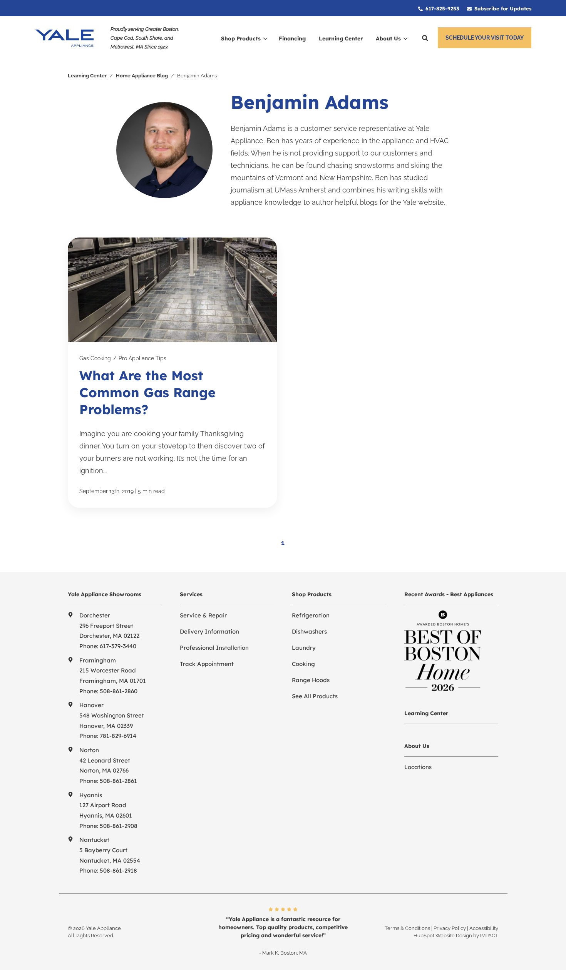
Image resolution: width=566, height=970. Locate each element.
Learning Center (87, 76)
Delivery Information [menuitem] (209, 631)
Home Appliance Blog (142, 76)
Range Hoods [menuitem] (311, 680)
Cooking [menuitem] (303, 663)
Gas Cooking (95, 358)
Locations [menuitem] (418, 767)
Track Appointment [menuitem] (207, 663)
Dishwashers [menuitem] (309, 631)
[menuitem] (438, 8)
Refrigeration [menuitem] (311, 615)
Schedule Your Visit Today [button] (484, 38)
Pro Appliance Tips (142, 358)
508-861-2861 (118, 780)
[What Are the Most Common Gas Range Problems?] (172, 372)
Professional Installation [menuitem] (214, 647)
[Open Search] (425, 38)
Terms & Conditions (407, 928)
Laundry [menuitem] (304, 647)
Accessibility (483, 928)
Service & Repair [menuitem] (203, 615)
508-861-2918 (118, 870)
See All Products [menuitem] (315, 696)
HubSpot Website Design (443, 935)
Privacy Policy (450, 928)
